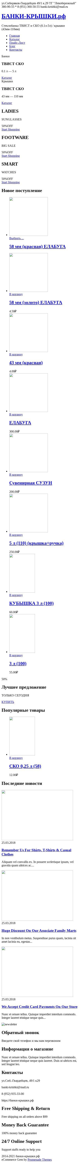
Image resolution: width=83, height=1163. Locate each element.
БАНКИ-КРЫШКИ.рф (34, 16)
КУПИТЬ (8, 702)
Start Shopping (11, 129)
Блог (12, 46)
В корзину (16, 294)
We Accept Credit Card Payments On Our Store (39, 1007)
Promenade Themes (40, 1159)
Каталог (14, 39)
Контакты (15, 49)
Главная (14, 35)
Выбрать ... (16, 238)
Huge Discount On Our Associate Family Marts (39, 931)
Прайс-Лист (17, 42)
